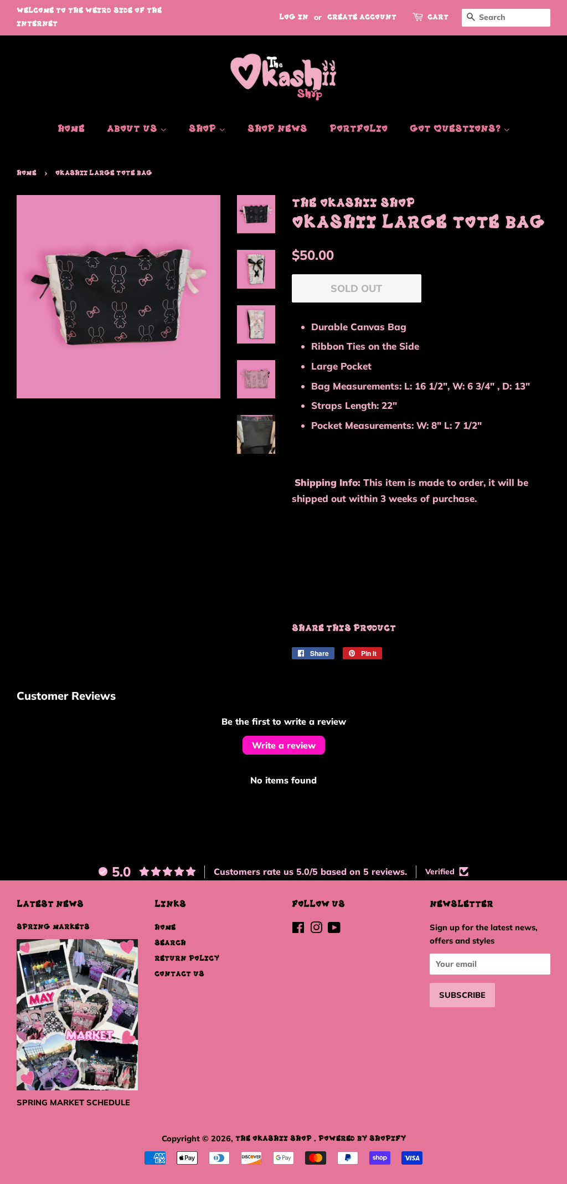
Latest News (50, 904)
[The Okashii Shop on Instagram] (316, 930)
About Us (133, 129)
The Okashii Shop (274, 1138)
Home (71, 129)
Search (170, 943)
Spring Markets (53, 927)
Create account (361, 17)
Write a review (284, 745)
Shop (204, 129)
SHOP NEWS (277, 129)
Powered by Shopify (362, 1138)
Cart (438, 17)
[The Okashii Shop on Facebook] (298, 930)
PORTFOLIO (358, 129)
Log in (293, 17)
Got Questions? (456, 129)
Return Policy (186, 958)
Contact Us (179, 974)
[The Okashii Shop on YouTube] (334, 930)
